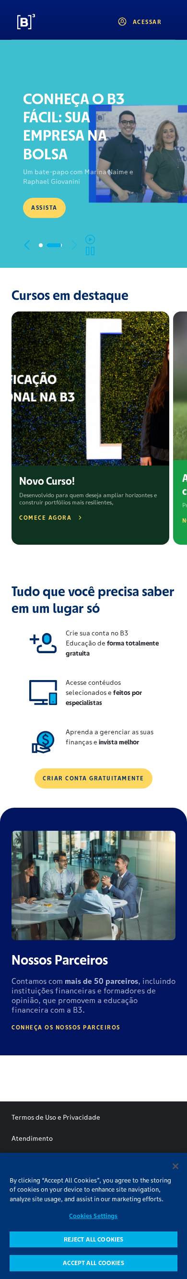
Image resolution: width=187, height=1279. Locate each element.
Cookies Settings (93, 1216)
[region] (93, 1216)
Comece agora (45, 517)
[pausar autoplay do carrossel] (90, 245)
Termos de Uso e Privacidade (56, 1117)
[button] (26, 245)
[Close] (175, 1166)
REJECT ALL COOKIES (93, 1239)
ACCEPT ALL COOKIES (93, 1263)
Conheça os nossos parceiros (66, 1027)
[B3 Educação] (48, 21)
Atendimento (32, 1138)
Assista (44, 207)
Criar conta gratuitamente (93, 778)
